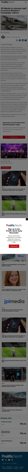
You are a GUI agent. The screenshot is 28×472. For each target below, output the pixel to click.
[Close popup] (27, 219)
